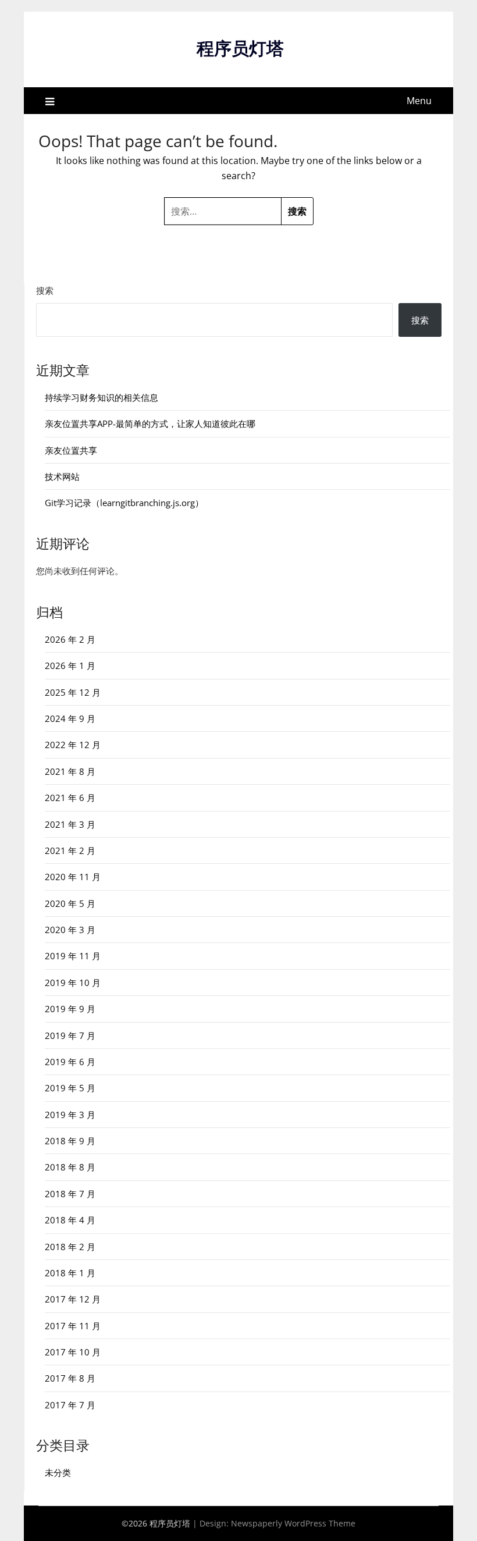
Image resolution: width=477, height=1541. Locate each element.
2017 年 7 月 (70, 1405)
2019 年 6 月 (70, 1061)
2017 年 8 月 (70, 1378)
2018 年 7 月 (70, 1194)
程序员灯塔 (240, 48)
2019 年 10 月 (73, 982)
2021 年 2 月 (70, 850)
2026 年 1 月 (70, 665)
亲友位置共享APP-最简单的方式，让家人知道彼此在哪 (150, 423)
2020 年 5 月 (70, 903)
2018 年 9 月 (70, 1141)
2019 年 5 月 (70, 1088)
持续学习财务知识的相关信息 (101, 397)
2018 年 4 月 (70, 1220)
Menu (419, 100)
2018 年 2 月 (70, 1246)
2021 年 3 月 (70, 824)
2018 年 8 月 (70, 1167)
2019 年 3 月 (70, 1114)
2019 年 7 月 (70, 1035)
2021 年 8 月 (70, 771)
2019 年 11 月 (73, 956)
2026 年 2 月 (70, 639)
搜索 (45, 290)
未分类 (58, 1472)
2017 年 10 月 (73, 1352)
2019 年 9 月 (70, 1009)
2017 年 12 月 (73, 1299)
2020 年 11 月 (73, 876)
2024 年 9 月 (70, 718)
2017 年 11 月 (73, 1326)
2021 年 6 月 (70, 797)
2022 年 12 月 (73, 744)
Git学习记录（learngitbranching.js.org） (124, 502)
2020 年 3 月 (70, 929)
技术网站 (62, 476)
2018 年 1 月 (70, 1273)
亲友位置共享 (71, 450)
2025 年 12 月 (73, 692)
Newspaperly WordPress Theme (293, 1523)
